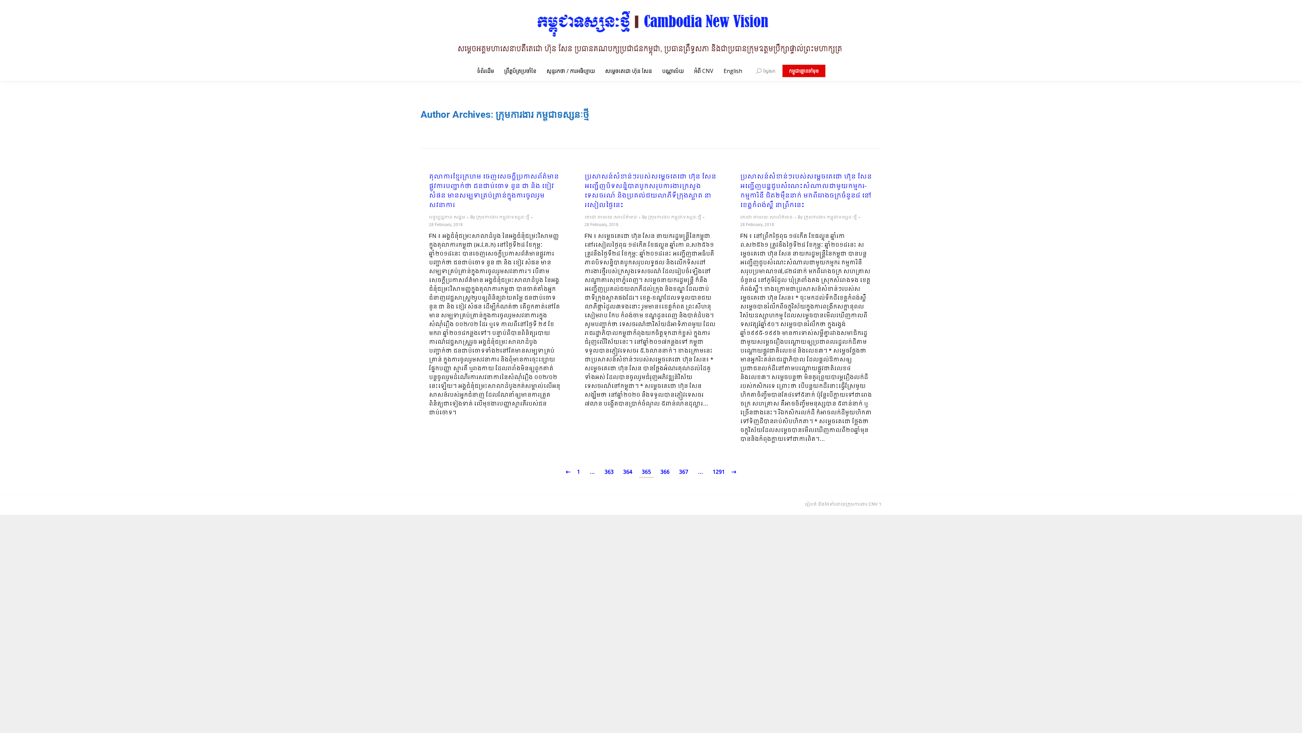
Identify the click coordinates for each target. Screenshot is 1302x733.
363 (609, 472)
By (499, 217)
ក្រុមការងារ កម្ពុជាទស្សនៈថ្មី (542, 114)
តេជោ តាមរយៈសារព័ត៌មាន (611, 217)
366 (665, 472)
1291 (719, 472)
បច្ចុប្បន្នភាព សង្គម (447, 217)
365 (646, 472)
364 (627, 472)
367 (683, 472)
